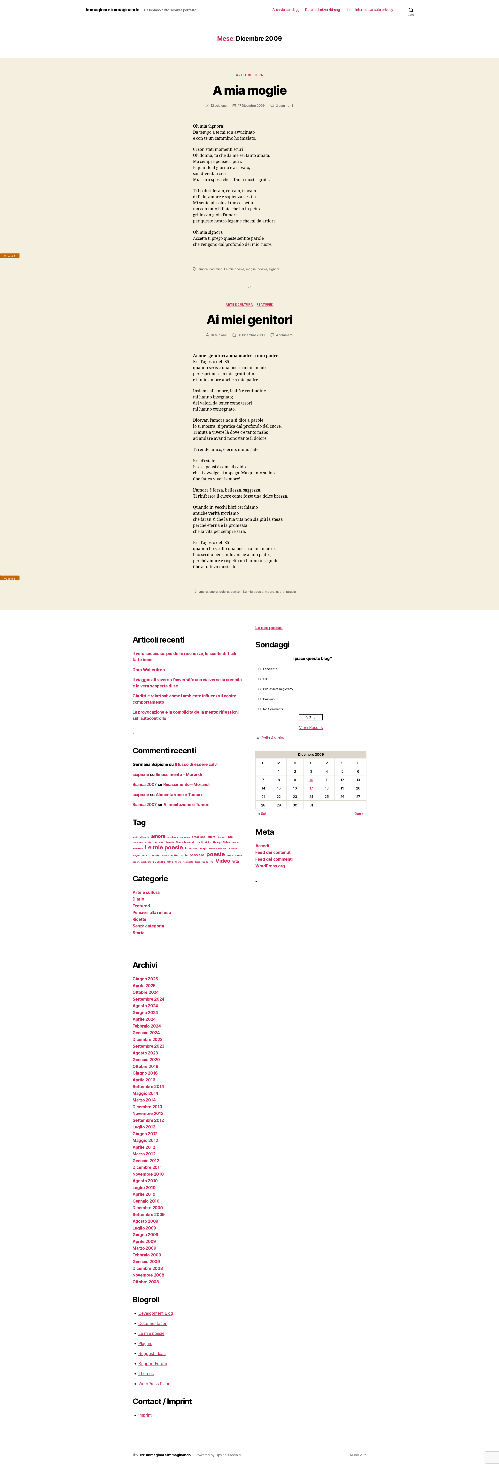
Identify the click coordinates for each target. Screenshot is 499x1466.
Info (347, 10)
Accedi (262, 845)
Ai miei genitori (249, 319)
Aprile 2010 (144, 1194)
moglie (251, 269)
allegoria (144, 837)
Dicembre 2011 (147, 1167)
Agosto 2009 (145, 1221)
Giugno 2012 (145, 1133)
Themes (146, 1373)
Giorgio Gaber (221, 842)
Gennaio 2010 (146, 1201)
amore (203, 269)
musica (165, 855)
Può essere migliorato (278, 689)
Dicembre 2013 (147, 1106)
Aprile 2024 (144, 1019)
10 (311, 780)
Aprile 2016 (144, 1079)
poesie (262, 269)
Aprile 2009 (144, 1241)
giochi (200, 842)
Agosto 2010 (145, 1180)
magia (203, 848)
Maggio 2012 (145, 1140)
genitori (236, 592)
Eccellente (270, 669)
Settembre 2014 (148, 1086)
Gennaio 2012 (146, 1160)
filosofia (169, 842)
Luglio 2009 (144, 1228)
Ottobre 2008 (146, 1281)
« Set (262, 814)
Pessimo (269, 699)
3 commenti (284, 106)
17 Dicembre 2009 (251, 106)
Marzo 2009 (144, 1248)
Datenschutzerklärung (322, 10)
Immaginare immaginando (112, 9)
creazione (198, 836)
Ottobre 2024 (146, 992)
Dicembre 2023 (148, 1039)
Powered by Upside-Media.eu (218, 1455)
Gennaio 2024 (146, 1032)
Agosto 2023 (145, 1053)
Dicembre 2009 (148, 1207)
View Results (311, 727)
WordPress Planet (155, 1383)
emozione (138, 842)
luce (188, 848)
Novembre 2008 (148, 1275)
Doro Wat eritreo (149, 669)
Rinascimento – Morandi (179, 774)
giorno (235, 842)
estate (148, 842)
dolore (224, 592)
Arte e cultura (249, 75)
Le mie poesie (234, 269)
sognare (159, 861)
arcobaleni (172, 837)
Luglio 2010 (144, 1187)
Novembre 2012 (148, 1113)
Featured (265, 304)
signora (274, 269)
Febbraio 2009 (147, 1255)
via (212, 862)
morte (156, 855)
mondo (146, 855)
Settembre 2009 (149, 1214)
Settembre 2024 (149, 999)
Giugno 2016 (145, 1073)
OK (265, 679)
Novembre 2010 (148, 1174)
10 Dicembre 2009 (251, 335)
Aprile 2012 (144, 1147)
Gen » (359, 814)
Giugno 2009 (145, 1234)
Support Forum (152, 1363)
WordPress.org (270, 865)
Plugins (145, 1343)
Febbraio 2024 (147, 1026)
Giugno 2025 (145, 978)
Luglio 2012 (144, 1127)
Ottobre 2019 (145, 1066)
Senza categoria (148, 926)
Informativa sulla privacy (374, 10)
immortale (138, 848)
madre (269, 592)
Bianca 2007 (145, 784)
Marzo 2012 (144, 1153)
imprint (145, 1415)
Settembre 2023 (148, 1046)
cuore (213, 592)
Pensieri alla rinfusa (152, 912)
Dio (230, 836)
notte (174, 855)
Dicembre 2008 (148, 1268)
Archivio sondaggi (286, 10)
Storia (178, 862)
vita (235, 861)
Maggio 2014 (145, 1093)
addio (135, 837)
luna (195, 848)
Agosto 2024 (145, 1005)
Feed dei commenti (274, 859)
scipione (221, 106)
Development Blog (155, 1313)
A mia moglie (249, 90)
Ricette (139, 919)
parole (183, 855)
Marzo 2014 (144, 1100)
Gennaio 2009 (146, 1261)
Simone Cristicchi (142, 862)
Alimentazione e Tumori (179, 794)
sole (170, 861)
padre (280, 592)
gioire (208, 842)
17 (311, 788)
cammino (215, 269)
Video (222, 861)
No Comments (273, 709)
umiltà (205, 862)
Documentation (152, 1323)
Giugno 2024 (145, 1012)
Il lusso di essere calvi (196, 764)
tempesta (188, 862)
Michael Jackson (217, 848)
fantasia (159, 842)
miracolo (232, 848)
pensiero (197, 855)
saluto (238, 855)
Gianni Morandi (185, 842)
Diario (138, 899)
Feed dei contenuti (273, 852)
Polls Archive (273, 737)
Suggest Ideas (152, 1353)
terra (197, 862)
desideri (222, 837)
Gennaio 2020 (146, 1059)
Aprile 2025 (144, 985)
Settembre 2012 (148, 1120)
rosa (230, 855)
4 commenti (284, 335)
